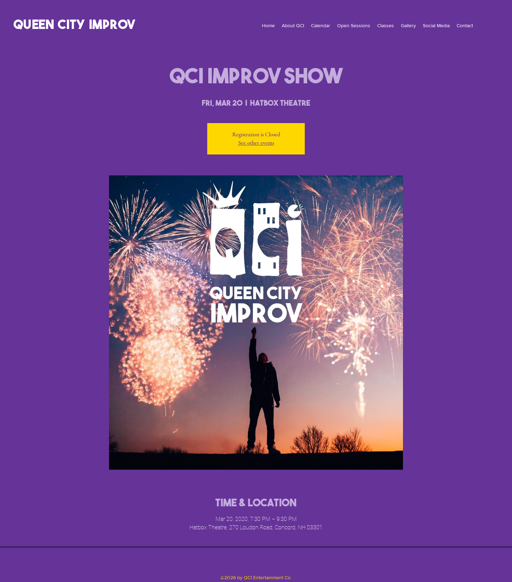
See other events (256, 142)
